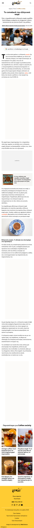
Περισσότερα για (17, 425)
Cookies (17, 518)
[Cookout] (17, 3)
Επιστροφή (31, 523)
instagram (14, 505)
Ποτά (14, 8)
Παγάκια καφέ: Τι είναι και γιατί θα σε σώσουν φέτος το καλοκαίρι (25, 451)
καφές (28, 54)
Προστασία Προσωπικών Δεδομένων (16, 515)
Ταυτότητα (17, 498)
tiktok (19, 505)
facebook (12, 505)
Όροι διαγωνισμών (17, 520)
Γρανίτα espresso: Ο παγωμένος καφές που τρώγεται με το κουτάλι (25, 479)
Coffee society (21, 8)
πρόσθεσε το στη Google (16, 49)
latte (26, 73)
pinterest (17, 505)
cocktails (4, 214)
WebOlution (24, 524)
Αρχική (10, 8)
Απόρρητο (4, 527)
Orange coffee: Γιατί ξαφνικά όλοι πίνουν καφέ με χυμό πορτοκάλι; (9, 451)
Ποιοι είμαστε (17, 496)
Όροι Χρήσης (16, 513)
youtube (22, 505)
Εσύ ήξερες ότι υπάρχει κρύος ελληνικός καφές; (8, 478)
